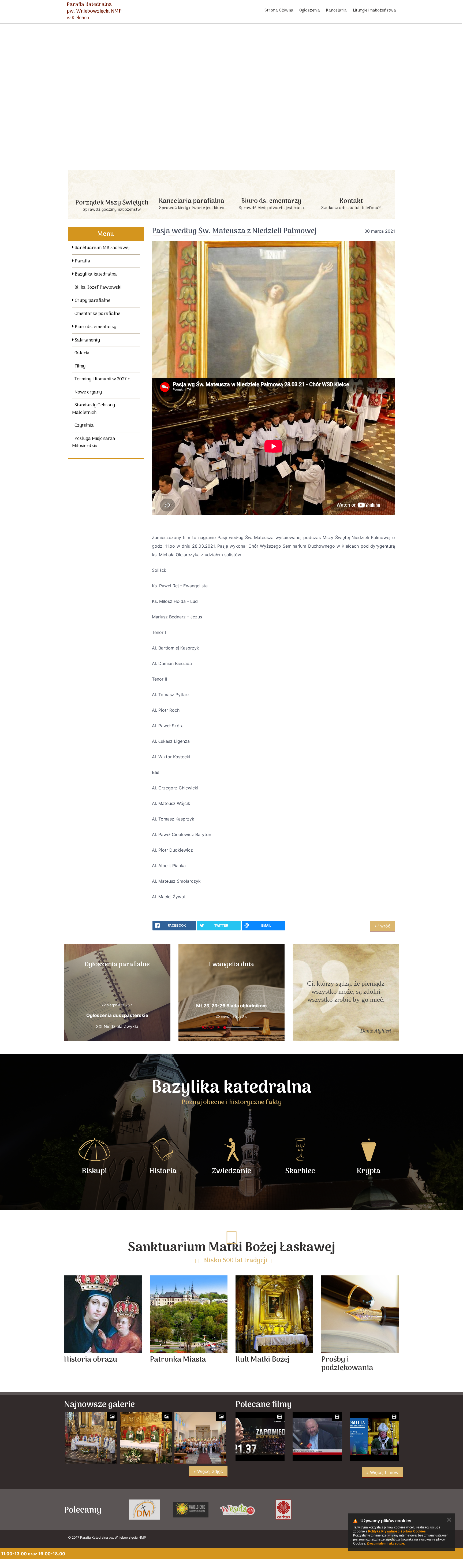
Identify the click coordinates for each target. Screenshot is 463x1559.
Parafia (82, 261)
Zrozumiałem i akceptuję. (386, 1543)
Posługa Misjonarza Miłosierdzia (93, 442)
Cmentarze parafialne (97, 314)
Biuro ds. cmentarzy (95, 327)
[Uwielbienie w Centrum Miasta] (283, 1509)
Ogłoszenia (309, 10)
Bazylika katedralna (95, 274)
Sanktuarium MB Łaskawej (101, 248)
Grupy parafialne (92, 301)
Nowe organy (88, 392)
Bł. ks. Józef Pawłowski (97, 287)
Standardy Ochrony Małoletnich (93, 409)
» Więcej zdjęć (208, 1471)
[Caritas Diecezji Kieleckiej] (376, 1509)
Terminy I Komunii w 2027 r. (102, 379)
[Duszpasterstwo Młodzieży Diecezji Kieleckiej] (237, 1509)
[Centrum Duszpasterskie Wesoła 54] (330, 1509)
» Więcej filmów (382, 1472)
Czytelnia (84, 425)
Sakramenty (87, 340)
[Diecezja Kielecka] (144, 1509)
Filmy (79, 366)
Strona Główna (278, 10)
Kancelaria (336, 10)
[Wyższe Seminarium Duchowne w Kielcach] (190, 1509)
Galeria (81, 353)
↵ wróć (382, 926)
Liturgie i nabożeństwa (374, 10)
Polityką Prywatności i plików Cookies (397, 1531)
